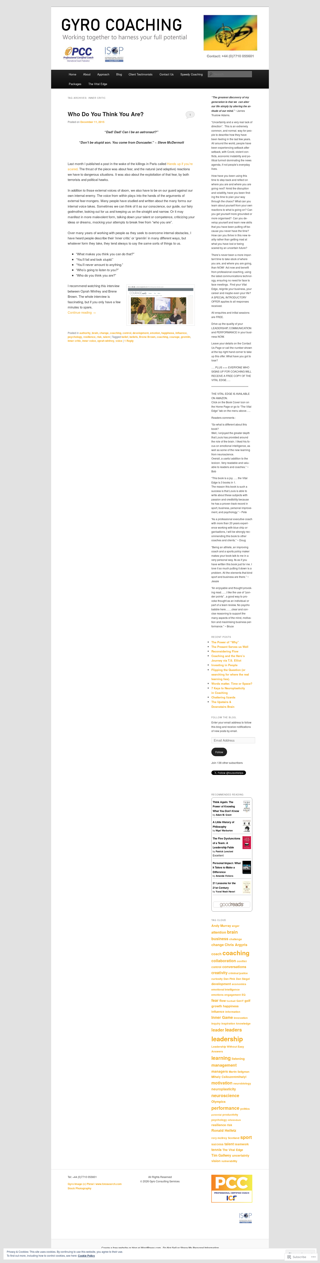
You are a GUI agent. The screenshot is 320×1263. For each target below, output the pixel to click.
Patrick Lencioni (224, 851)
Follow (219, 752)
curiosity (217, 979)
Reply (129, 341)
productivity (230, 1115)
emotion (155, 333)
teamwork (242, 1144)
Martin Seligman (239, 1072)
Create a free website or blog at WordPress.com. (131, 1248)
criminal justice (238, 973)
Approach (103, 74)
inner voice (89, 341)
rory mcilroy (219, 1138)
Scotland (233, 1138)
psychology (75, 337)
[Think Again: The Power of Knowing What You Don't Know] (247, 811)
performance (225, 1108)
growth (216, 1006)
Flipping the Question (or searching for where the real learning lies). (230, 674)
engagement (232, 995)
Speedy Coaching (191, 74)
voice (119, 341)
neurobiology (242, 1083)
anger (235, 926)
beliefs (134, 337)
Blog (119, 74)
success (217, 1144)
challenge (235, 939)
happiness (167, 333)
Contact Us (167, 74)
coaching (115, 333)
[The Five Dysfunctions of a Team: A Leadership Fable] (247, 848)
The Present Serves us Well (229, 647)
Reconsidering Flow (224, 651)
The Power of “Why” (225, 642)
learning (221, 1057)
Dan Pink (229, 979)
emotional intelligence (225, 989)
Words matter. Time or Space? (231, 683)
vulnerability (229, 1161)
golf (247, 1000)
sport (246, 1137)
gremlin (185, 337)
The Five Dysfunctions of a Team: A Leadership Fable (226, 842)
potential (216, 1114)
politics (245, 1109)
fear (215, 1000)
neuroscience (225, 1095)
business (219, 938)
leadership (227, 1038)
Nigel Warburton (224, 830)
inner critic (74, 341)
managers (219, 1071)
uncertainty (240, 1155)
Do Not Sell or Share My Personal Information (191, 1248)
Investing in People (224, 665)
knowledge (243, 1023)
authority (85, 333)
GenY (240, 1001)
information (232, 1012)
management (224, 1065)
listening (238, 1058)
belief (124, 337)
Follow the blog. (224, 717)
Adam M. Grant (223, 814)
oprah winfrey (105, 341)
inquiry (216, 1023)
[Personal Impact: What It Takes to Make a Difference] (247, 873)
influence (181, 333)
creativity (219, 972)
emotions (217, 995)
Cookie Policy (86, 1256)
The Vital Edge (97, 84)
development (141, 333)
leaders (233, 1029)
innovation (241, 1018)
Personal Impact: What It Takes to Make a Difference (227, 867)
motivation (221, 1083)
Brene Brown (147, 337)
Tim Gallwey (221, 1155)
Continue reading (82, 312)
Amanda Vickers (224, 875)
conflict (242, 961)
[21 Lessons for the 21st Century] (247, 893)
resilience (89, 337)
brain (95, 333)
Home (72, 74)
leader (217, 1030)
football (231, 1001)
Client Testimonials (141, 74)
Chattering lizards (223, 697)
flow (222, 1000)
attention (218, 932)
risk (99, 337)
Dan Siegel (243, 979)
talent (106, 337)
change (104, 333)
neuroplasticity (223, 1088)
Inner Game (222, 1017)
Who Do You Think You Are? (106, 114)
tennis (216, 1149)
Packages (75, 84)
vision (216, 1160)
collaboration (223, 960)
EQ (244, 995)
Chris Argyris (236, 944)
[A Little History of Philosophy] (247, 831)
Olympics (218, 1101)
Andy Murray (221, 925)
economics (239, 984)
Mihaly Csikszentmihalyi (228, 1077)
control (127, 333)
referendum (234, 1120)
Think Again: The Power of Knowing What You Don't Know (226, 806)
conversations (234, 966)
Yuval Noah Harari (225, 891)
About (87, 74)
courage (174, 337)
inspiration (228, 1023)
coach (216, 953)
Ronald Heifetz (223, 1130)
